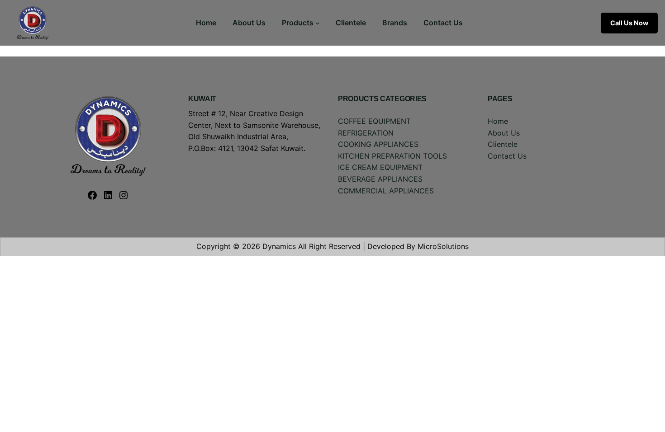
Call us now (629, 23)
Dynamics (279, 246)
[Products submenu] (317, 23)
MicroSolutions (443, 246)
